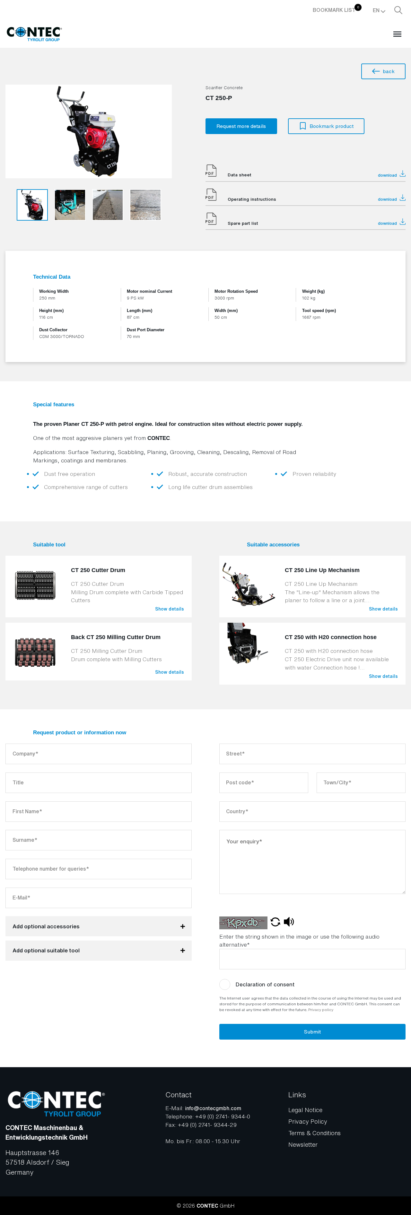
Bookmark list (336, 9)
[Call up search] (398, 10)
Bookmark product (332, 126)
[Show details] (98, 586)
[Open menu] (397, 34)
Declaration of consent (265, 984)
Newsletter (303, 1144)
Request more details (241, 126)
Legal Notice (305, 1110)
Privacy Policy (307, 1121)
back (389, 71)
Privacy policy (320, 1009)
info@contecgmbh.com (213, 1108)
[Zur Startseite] (34, 34)
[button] (275, 923)
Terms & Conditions (314, 1133)
